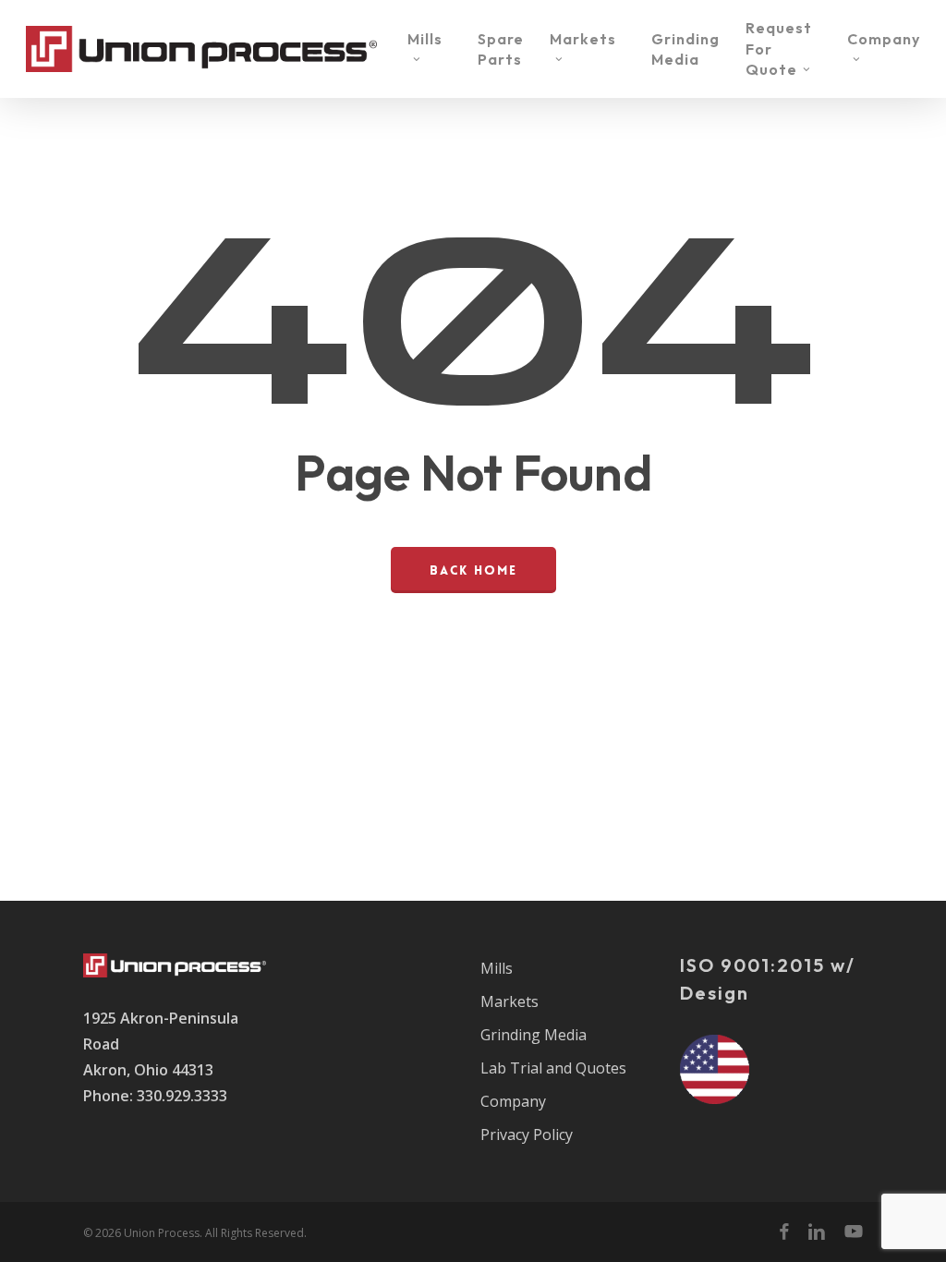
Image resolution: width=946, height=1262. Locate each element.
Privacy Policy (526, 1134)
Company (513, 1101)
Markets (509, 1001)
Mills (496, 968)
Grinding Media (533, 1035)
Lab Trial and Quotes (553, 1068)
